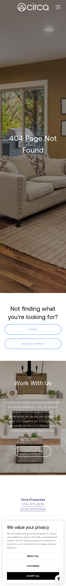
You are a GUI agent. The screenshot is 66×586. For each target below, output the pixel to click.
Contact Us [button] (33, 451)
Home (33, 329)
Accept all (33, 576)
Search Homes (33, 343)
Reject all (33, 556)
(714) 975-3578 (33, 504)
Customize (33, 566)
